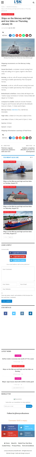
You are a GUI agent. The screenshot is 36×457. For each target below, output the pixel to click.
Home (8, 443)
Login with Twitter (19, 260)
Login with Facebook (19, 253)
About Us (14, 443)
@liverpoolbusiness (21, 413)
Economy (18, 355)
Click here (15, 110)
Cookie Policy (6, 445)
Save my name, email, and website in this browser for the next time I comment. (17, 296)
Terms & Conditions (28, 445)
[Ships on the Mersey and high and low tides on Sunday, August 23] (18, 170)
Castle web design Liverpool (22, 453)
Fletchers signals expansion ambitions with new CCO (8, 149)
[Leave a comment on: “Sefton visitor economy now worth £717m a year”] (22, 361)
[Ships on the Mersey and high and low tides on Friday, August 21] (18, 220)
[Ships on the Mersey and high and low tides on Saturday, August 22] (18, 195)
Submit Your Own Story (25, 443)
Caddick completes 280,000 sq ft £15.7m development (27, 149)
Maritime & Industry (8, 14)
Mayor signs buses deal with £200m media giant (18, 382)
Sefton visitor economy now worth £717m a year (18, 359)
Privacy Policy (16, 445)
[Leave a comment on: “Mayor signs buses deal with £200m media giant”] (21, 384)
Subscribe (29, 406)
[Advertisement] (18, 333)
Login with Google (19, 256)
